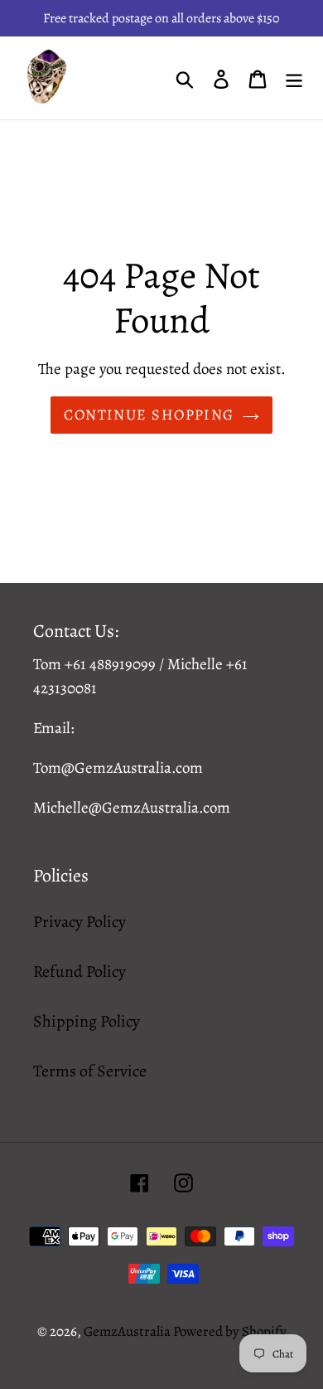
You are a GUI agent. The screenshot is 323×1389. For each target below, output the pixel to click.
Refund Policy (79, 971)
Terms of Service (90, 1071)
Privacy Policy (79, 922)
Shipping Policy (86, 1021)
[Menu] (294, 78)
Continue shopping (149, 415)
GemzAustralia (128, 1331)
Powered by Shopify (230, 1331)
